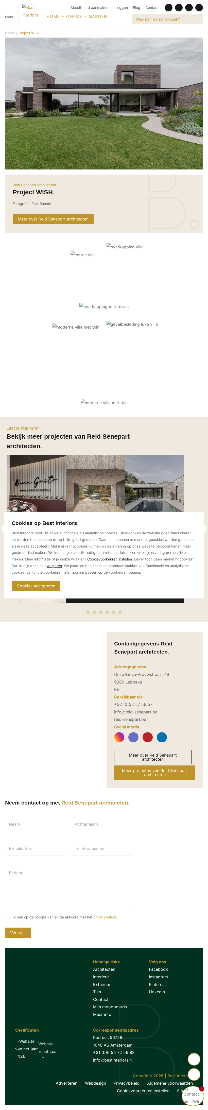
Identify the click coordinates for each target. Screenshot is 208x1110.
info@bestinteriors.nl (113, 1060)
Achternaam (86, 824)
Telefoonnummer (91, 848)
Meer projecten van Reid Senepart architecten (155, 772)
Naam (14, 824)
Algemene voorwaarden (170, 1083)
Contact (152, 7)
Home (10, 33)
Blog (136, 7)
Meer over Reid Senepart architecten (53, 218)
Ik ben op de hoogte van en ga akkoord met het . (65, 917)
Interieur (101, 976)
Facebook (158, 969)
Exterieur (101, 984)
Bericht (15, 873)
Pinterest (157, 984)
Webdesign (95, 1083)
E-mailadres (20, 848)
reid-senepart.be (130, 719)
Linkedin (157, 991)
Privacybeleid (127, 1083)
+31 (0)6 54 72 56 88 (114, 1052)
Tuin (97, 991)
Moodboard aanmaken (89, 7)
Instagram (158, 976)
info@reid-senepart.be (135, 711)
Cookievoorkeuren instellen (143, 1090)
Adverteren (66, 1083)
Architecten (104, 969)
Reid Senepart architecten (34, 185)
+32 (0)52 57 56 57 (133, 704)
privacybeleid (104, 917)
